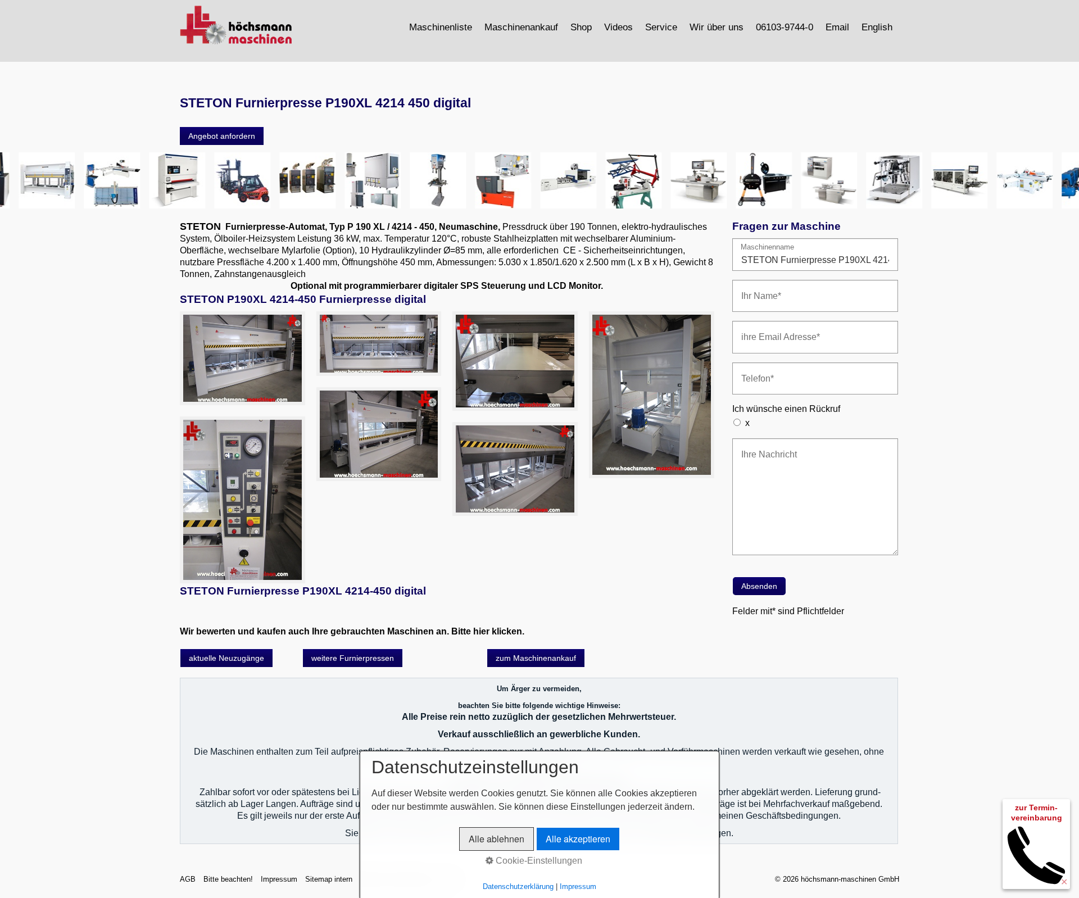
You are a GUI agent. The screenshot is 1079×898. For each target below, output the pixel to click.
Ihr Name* (757, 289)
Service (661, 27)
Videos (618, 27)
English (877, 27)
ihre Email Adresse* (773, 330)
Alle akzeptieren (578, 838)
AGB (188, 879)
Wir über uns (716, 27)
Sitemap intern (328, 879)
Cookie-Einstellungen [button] (537, 860)
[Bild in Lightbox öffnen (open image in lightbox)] (242, 358)
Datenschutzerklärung (518, 886)
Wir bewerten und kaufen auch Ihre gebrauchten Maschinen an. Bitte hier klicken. (352, 631)
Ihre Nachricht (763, 447)
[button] (222, 136)
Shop (581, 27)
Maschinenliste (440, 27)
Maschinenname (767, 247)
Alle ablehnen (496, 838)
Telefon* (754, 371)
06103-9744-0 (784, 27)
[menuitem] (441, 27)
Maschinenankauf (521, 27)
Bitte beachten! (228, 879)
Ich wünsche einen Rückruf (786, 409)
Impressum (279, 879)
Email (837, 27)
